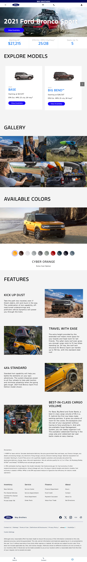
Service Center (29, 489)
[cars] (76, 517)
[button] (82, 84)
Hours (67, 489)
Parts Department (30, 496)
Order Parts (28, 500)
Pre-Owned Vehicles (10, 493)
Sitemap (15, 527)
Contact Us (7, 527)
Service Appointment (32, 493)
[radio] (14, 253)
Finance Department (51, 489)
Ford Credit (49, 493)
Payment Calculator (51, 496)
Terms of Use (24, 527)
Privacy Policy (53, 527)
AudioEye (71, 527)
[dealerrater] (81, 517)
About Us (68, 496)
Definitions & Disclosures (38, 527)
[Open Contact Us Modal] (53, 5)
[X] (65, 517)
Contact (67, 493)
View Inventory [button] (14, 30)
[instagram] (71, 517)
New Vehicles (8, 489)
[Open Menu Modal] (5, 5)
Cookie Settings (9, 532)
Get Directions (70, 500)
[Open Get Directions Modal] (43, 5)
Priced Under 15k (9, 500)
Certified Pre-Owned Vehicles (11, 497)
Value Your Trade (50, 500)
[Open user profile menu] (81, 5)
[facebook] (60, 517)
